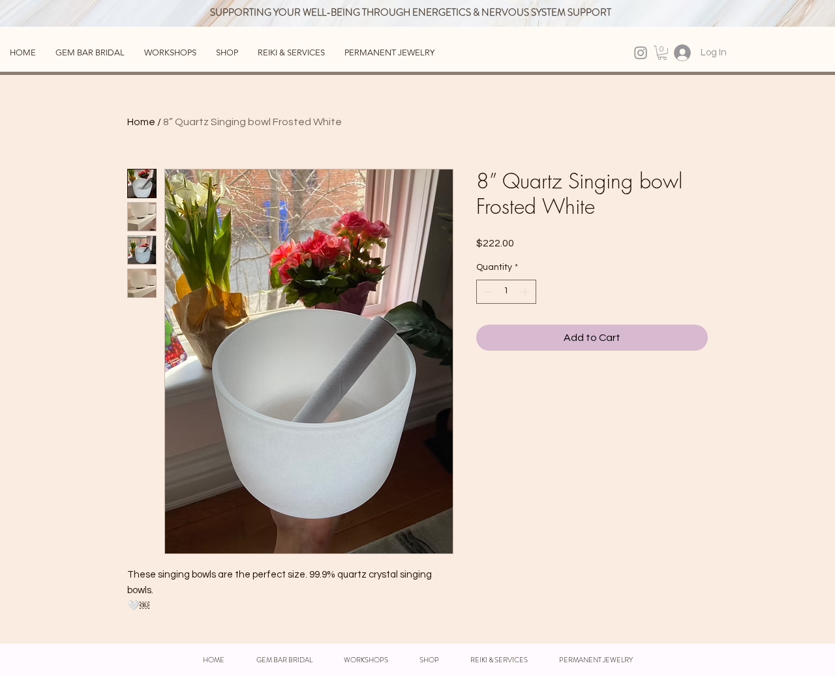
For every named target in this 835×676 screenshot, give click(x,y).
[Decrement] (486, 291)
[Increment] (526, 291)
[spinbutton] (506, 291)
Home (141, 122)
